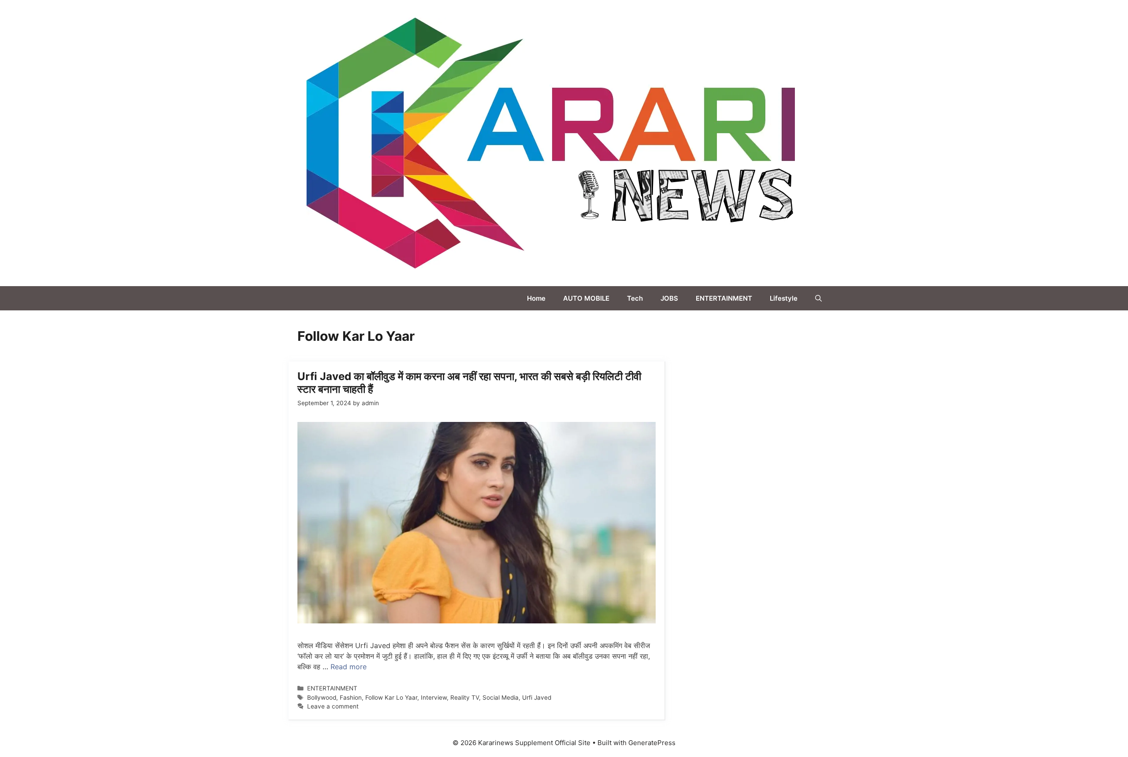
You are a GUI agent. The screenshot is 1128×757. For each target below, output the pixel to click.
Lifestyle (784, 298)
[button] (818, 298)
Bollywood (321, 697)
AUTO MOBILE (586, 298)
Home (536, 298)
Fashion (351, 697)
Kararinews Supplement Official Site (887, 143)
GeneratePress (651, 742)
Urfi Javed (536, 697)
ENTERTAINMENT (724, 298)
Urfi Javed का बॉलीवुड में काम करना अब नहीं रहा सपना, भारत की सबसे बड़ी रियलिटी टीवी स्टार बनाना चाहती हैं (469, 382)
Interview (434, 697)
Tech (635, 298)
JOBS (669, 298)
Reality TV (464, 697)
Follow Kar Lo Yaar (391, 697)
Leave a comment (333, 706)
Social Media (500, 697)
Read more (348, 666)
